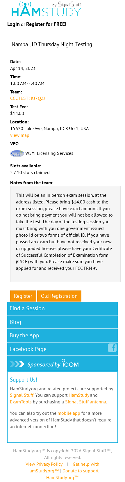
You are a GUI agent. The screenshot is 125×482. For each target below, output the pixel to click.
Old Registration (59, 296)
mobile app (69, 413)
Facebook (28, 349)
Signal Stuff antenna (85, 402)
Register (23, 296)
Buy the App (24, 335)
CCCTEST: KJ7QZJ (27, 98)
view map (19, 135)
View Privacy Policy (44, 464)
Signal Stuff (21, 395)
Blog (15, 322)
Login (13, 24)
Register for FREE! (46, 24)
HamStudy (79, 395)
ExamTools (21, 402)
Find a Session (27, 308)
